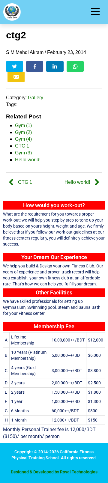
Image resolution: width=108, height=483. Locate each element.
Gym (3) (23, 152)
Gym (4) (23, 139)
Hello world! (27, 159)
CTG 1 (22, 145)
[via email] (16, 77)
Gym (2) (23, 132)
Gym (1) (23, 125)
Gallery (35, 97)
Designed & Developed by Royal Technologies (54, 472)
